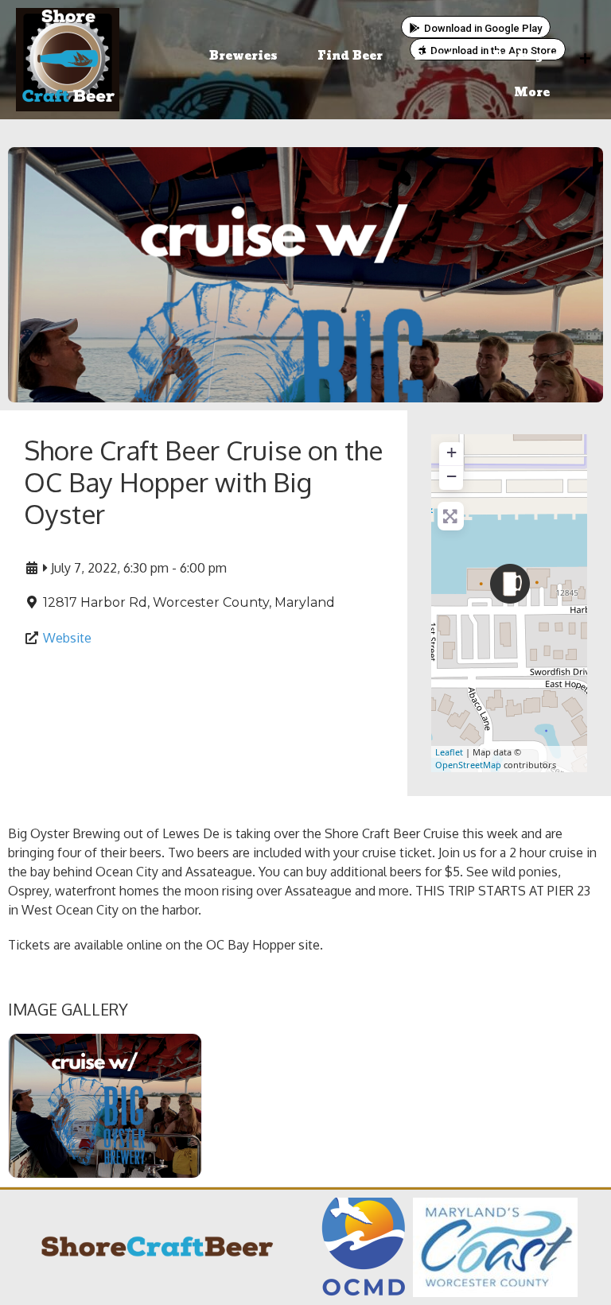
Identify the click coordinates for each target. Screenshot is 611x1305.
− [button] (451, 476)
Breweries (243, 56)
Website (67, 638)
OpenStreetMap (468, 765)
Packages (525, 56)
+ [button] (451, 452)
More (532, 93)
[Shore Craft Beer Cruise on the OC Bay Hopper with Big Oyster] (510, 584)
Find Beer (350, 56)
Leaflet (449, 752)
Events (437, 56)
